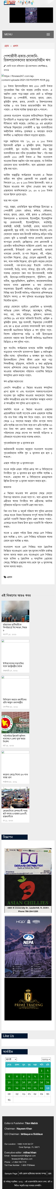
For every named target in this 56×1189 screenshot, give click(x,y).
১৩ (29, 1082)
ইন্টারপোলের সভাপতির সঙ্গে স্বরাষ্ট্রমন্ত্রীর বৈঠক (13, 665)
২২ (41, 1088)
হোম (6, 45)
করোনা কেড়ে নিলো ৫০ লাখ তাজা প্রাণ (15, 776)
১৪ (35, 1082)
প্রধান (15, 45)
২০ (29, 1088)
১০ (9, 1082)
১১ (17, 1082)
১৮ (17, 1088)
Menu (8, 34)
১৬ (47, 1082)
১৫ (41, 1082)
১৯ (23, 1088)
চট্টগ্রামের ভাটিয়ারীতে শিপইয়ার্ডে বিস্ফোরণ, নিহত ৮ (15, 627)
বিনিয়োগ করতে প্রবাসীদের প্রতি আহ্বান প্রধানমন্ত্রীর (14, 701)
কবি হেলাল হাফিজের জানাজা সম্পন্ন (32, 1173)
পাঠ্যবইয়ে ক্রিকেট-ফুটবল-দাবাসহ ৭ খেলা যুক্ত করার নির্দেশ (14, 738)
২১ (35, 1088)
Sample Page (11, 1173)
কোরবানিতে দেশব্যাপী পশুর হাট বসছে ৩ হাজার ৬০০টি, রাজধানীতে (15, 813)
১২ (23, 1082)
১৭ (9, 1088)
